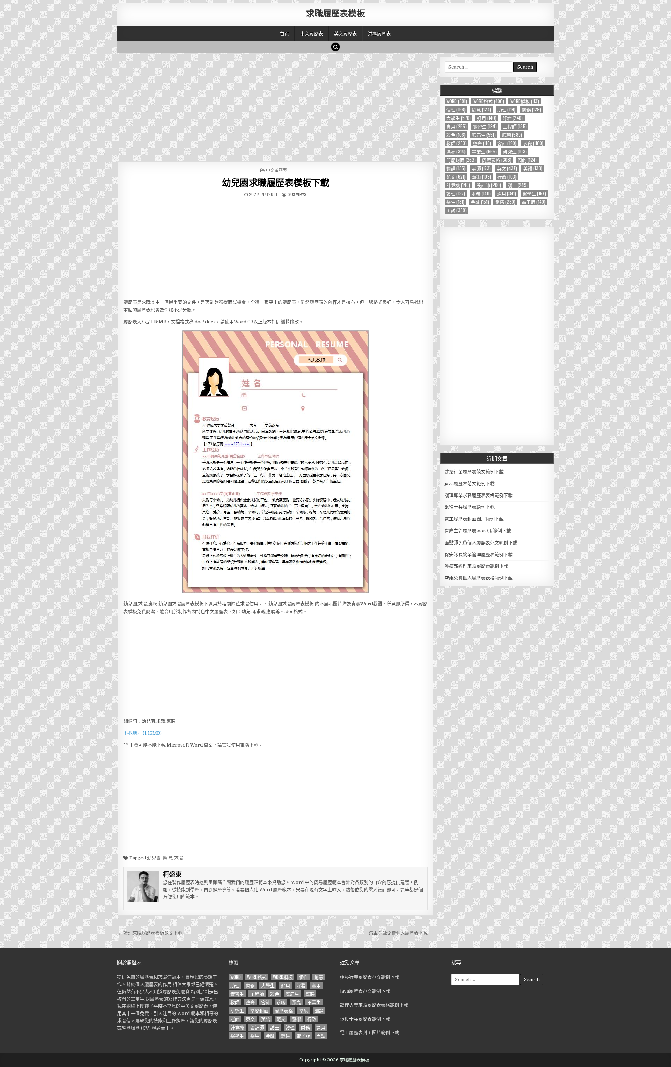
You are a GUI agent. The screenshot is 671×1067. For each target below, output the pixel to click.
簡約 (527, 160)
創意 (481, 109)
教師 (456, 143)
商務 (531, 109)
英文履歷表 (345, 33)
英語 (532, 168)
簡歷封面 (461, 160)
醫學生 (534, 193)
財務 (481, 193)
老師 (481, 168)
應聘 (167, 857)
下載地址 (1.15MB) (142, 733)
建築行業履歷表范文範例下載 (474, 471)
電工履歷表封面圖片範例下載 (474, 518)
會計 (507, 143)
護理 (455, 193)
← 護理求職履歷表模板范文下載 (150, 933)
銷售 (505, 202)
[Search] (335, 47)
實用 (456, 126)
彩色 (456, 134)
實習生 (485, 126)
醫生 (455, 202)
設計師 (488, 185)
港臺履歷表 (379, 33)
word (456, 101)
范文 (456, 176)
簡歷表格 (496, 160)
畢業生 (484, 151)
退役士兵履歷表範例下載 (470, 507)
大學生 (458, 118)
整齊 (482, 143)
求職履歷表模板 (335, 13)
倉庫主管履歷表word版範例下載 (478, 530)
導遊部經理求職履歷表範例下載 (476, 566)
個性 (456, 109)
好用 (486, 118)
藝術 (481, 176)
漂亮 (456, 151)
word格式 (488, 101)
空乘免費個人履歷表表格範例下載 (479, 578)
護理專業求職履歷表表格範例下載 (479, 495)
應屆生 (484, 134)
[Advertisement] (275, 105)
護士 (517, 185)
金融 (480, 202)
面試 (456, 210)
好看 (513, 118)
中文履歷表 (311, 33)
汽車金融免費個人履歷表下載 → (401, 933)
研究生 (515, 151)
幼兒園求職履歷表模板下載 (275, 182)
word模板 (524, 101)
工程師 (515, 126)
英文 (507, 168)
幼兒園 (154, 857)
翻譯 (456, 168)
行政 (507, 176)
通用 (506, 193)
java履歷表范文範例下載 (470, 483)
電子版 (534, 202)
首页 (284, 33)
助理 (506, 109)
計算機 (458, 185)
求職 (178, 857)
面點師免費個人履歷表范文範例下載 (481, 542)
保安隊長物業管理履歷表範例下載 (479, 554)
